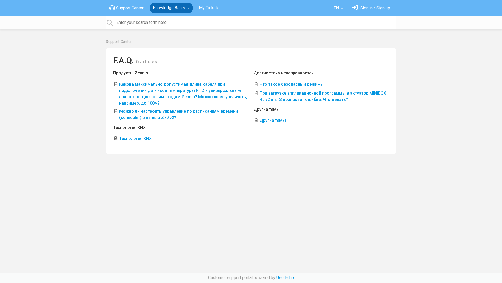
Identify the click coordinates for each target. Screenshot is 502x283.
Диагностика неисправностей (284, 72)
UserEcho (285, 277)
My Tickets (209, 7)
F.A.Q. (124, 60)
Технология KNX (129, 127)
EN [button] (337, 8)
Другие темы (267, 109)
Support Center (130, 8)
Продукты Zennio (130, 72)
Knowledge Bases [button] (169, 7)
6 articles (146, 61)
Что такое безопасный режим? (291, 84)
